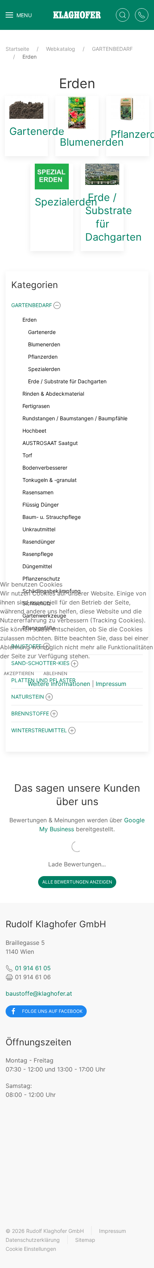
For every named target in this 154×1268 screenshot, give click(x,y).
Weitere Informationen (59, 683)
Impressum (111, 683)
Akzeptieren (19, 673)
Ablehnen (55, 673)
